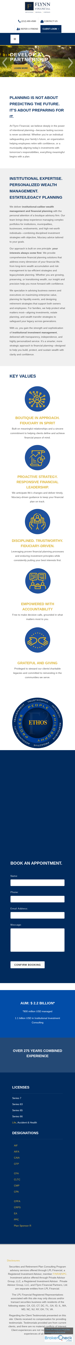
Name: (14, 876)
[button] (4, 63)
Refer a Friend (29, 29)
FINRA (56, 1274)
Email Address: (19, 908)
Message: (16, 925)
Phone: (14, 892)
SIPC (63, 1274)
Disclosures (13, 1260)
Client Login (50, 29)
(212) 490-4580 (28, 21)
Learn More (21, 68)
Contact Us (51, 21)
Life (14, 1122)
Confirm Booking (27, 964)
